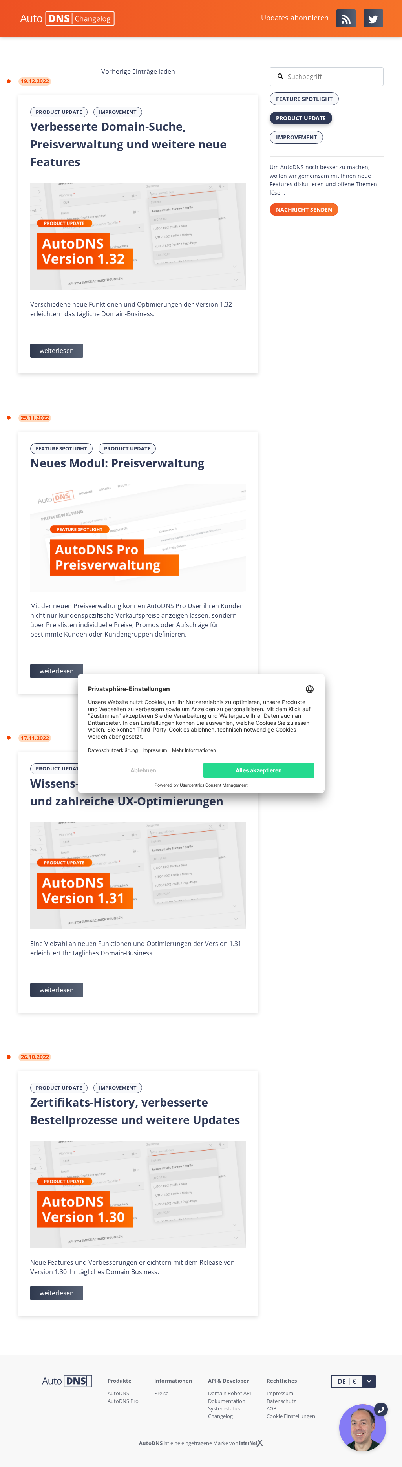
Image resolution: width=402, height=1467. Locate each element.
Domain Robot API (229, 1393)
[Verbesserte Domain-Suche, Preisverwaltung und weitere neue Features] (138, 236)
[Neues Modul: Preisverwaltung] (138, 537)
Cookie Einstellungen (291, 1415)
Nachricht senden (304, 209)
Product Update (59, 111)
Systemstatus (224, 1408)
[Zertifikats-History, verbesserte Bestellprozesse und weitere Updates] (138, 1194)
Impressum (280, 1393)
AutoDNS (118, 1393)
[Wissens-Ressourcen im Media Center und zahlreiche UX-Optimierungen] (138, 875)
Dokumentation (226, 1401)
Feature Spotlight (61, 448)
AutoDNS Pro (123, 1401)
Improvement (118, 111)
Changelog (220, 1415)
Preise (161, 1393)
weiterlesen (57, 350)
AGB (271, 1408)
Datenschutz (281, 1401)
